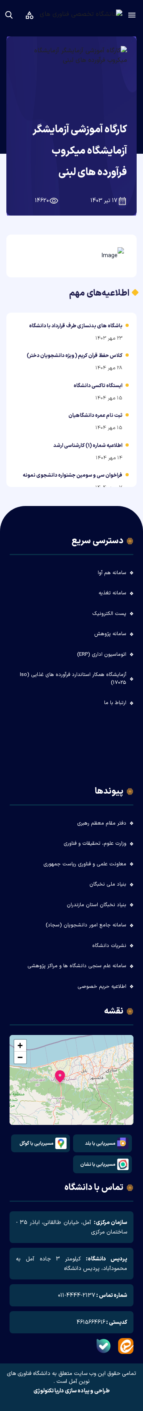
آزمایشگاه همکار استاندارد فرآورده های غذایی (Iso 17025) (73, 679)
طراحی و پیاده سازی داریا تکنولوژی (71, 1391)
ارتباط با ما (115, 703)
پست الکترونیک (109, 614)
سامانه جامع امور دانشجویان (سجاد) (86, 925)
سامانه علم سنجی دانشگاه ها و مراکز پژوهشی (76, 966)
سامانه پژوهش (110, 634)
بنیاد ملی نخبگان (107, 884)
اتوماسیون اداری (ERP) (101, 655)
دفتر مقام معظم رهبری (101, 823)
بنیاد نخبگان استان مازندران (96, 905)
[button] (60, 1078)
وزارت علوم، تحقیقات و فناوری (95, 844)
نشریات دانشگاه (109, 946)
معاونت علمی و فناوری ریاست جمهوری (84, 864)
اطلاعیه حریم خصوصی (101, 987)
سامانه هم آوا (112, 573)
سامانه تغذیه (112, 593)
